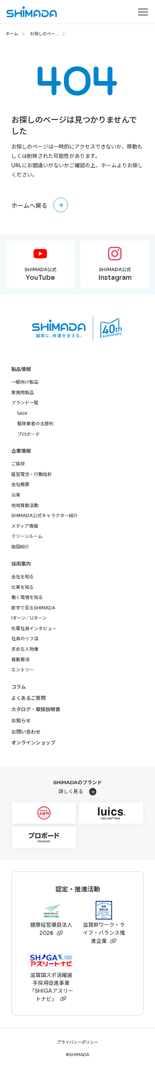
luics (22, 413)
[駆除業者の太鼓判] (44, 813)
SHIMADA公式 (40, 274)
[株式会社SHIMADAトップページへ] (29, 12)
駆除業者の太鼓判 (35, 423)
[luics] (111, 813)
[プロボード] (44, 837)
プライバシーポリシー (77, 1042)
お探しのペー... (44, 33)
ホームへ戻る (29, 206)
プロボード (28, 434)
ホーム (12, 33)
